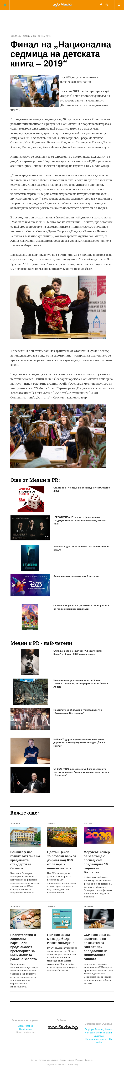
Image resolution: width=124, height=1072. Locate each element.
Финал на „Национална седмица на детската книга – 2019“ (60, 53)
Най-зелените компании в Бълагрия (98, 1034)
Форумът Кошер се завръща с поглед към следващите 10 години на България (97, 862)
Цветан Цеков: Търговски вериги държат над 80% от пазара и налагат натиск (61, 860)
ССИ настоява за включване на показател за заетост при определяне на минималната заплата (97, 946)
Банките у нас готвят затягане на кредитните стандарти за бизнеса (25, 860)
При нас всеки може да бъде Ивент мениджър (60, 938)
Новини (15, 823)
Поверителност (67, 1059)
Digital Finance (25, 1025)
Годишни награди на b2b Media (98, 1040)
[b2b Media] (62, 4)
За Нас (34, 1059)
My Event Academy (57, 947)
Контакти (89, 1059)
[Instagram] (107, 4)
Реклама (79, 1059)
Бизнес (52, 823)
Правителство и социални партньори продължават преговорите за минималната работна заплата (23, 946)
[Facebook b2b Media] (101, 4)
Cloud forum (25, 1029)
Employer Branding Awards (99, 1029)
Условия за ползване (48, 1059)
